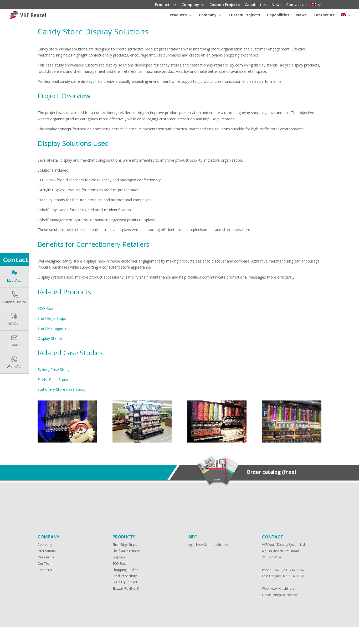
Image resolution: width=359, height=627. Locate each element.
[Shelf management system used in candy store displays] (291, 441)
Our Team (45, 563)
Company (190, 5)
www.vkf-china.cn (283, 588)
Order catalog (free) (271, 472)
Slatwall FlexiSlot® (125, 588)
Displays (118, 557)
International (47, 551)
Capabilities (255, 5)
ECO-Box (45, 308)
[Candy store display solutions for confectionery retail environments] (67, 441)
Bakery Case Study (53, 369)
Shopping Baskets (125, 570)
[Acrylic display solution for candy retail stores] (217, 441)
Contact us (296, 5)
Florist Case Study (53, 379)
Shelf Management (54, 328)
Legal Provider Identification (208, 544)
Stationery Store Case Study (61, 389)
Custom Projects (224, 5)
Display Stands (50, 338)
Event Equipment (124, 582)
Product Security (124, 576)
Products (163, 5)
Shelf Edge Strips (52, 318)
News (276, 5)
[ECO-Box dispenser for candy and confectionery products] (142, 441)
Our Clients (46, 557)
